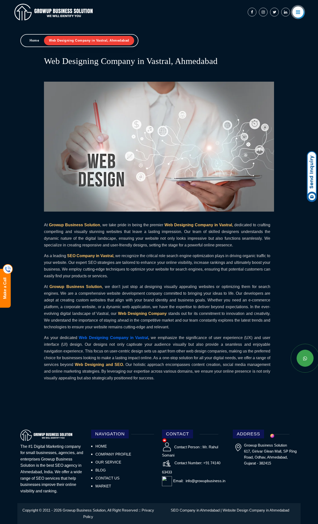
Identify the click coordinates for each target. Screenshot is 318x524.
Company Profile (113, 454)
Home (34, 40)
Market (103, 486)
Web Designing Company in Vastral (113, 338)
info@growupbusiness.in (205, 481)
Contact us (107, 478)
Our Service (108, 462)
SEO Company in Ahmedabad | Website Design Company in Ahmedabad (230, 510)
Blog (100, 470)
